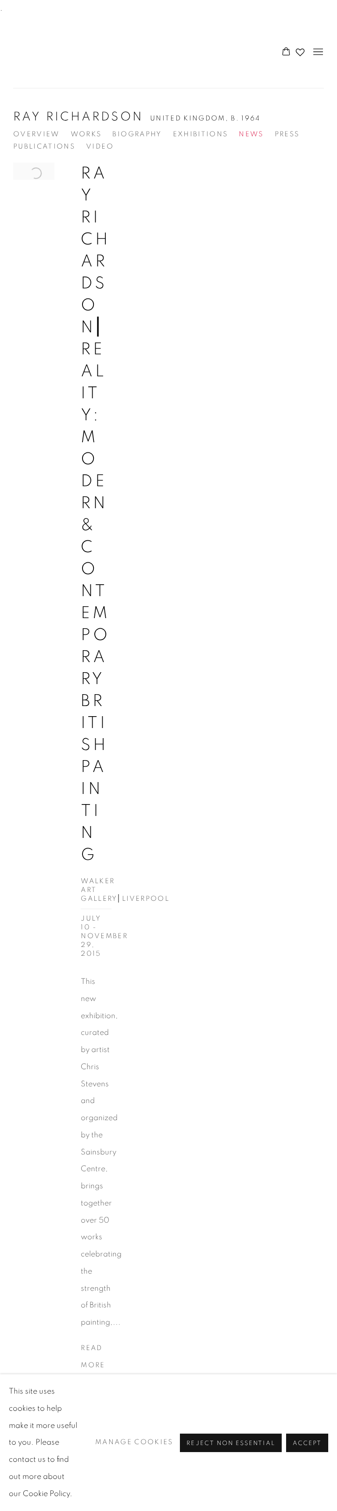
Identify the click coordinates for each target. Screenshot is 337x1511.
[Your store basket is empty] (286, 52)
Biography (136, 134)
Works (86, 134)
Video (100, 146)
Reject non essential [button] (230, 1443)
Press (287, 134)
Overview (36, 134)
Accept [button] (307, 1443)
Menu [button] (317, 52)
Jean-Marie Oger (61, 52)
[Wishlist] (301, 50)
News (251, 134)
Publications (44, 146)
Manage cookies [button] (134, 1442)
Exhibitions (200, 134)
